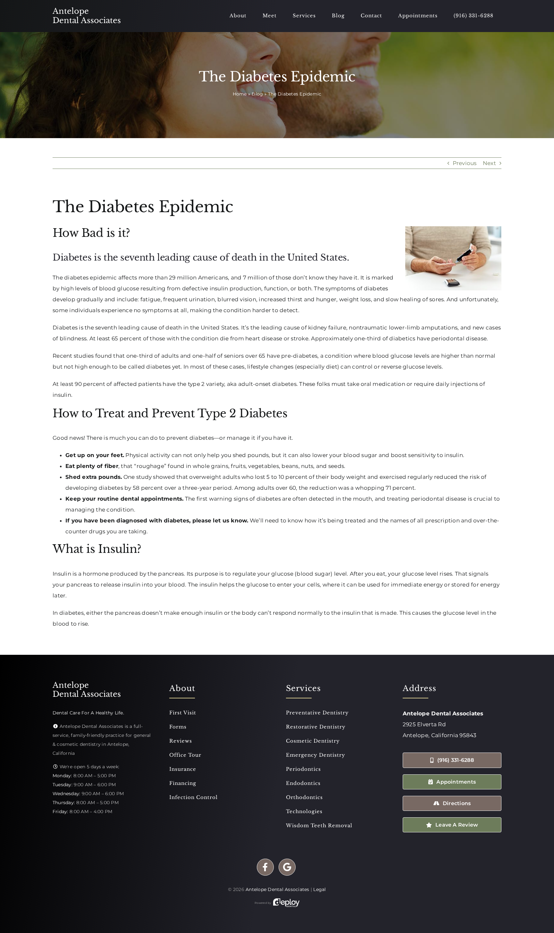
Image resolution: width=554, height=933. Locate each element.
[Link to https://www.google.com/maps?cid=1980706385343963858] (287, 867)
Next (489, 163)
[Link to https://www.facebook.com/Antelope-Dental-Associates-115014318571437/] (265, 867)
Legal (319, 889)
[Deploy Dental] (286, 902)
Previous (465, 163)
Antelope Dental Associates (277, 889)
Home (240, 94)
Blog (257, 94)
